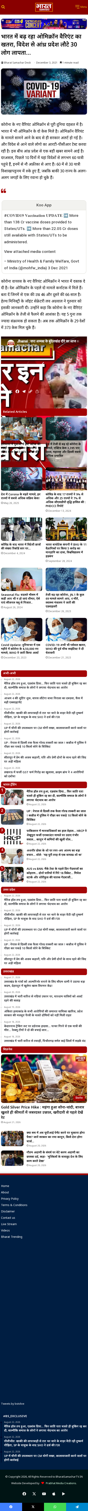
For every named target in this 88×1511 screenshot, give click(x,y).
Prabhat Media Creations (60, 1483)
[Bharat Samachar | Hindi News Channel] (44, 7)
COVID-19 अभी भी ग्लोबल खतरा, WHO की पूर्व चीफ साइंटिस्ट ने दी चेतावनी (66, 649)
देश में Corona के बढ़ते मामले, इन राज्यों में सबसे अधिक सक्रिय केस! (21, 496)
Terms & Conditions (14, 1205)
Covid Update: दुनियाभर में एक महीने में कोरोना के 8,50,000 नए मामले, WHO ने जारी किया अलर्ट (20, 649)
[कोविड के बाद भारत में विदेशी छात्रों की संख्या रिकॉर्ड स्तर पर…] (21, 529)
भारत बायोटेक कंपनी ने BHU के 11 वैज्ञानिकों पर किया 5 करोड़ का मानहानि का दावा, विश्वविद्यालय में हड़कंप (66, 550)
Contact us (8, 1218)
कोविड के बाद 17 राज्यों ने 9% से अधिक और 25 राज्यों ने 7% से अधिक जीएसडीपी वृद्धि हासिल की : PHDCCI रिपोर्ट (66, 500)
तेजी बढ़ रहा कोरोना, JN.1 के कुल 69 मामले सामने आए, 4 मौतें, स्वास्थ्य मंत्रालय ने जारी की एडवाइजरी (65, 601)
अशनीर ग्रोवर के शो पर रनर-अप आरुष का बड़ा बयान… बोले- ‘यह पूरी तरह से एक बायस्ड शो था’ (54, 853)
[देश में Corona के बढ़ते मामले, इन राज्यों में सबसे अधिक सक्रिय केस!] (21, 479)
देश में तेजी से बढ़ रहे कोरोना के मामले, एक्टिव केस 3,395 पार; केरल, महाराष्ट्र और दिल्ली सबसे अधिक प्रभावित (63, 450)
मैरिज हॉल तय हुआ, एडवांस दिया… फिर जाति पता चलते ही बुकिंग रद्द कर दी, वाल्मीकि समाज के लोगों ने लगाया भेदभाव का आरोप (56, 796)
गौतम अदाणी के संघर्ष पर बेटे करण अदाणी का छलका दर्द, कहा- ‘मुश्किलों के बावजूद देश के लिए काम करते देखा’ (55, 1157)
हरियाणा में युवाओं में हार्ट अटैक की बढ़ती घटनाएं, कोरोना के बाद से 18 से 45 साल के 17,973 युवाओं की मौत (21, 450)
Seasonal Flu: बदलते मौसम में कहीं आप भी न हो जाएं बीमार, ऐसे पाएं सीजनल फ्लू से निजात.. (20, 599)
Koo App (44, 205)
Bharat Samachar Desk (17, 63)
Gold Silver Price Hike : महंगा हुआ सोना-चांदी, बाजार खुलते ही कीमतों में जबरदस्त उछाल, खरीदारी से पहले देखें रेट (42, 1112)
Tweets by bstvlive (12, 1404)
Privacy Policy (10, 1199)
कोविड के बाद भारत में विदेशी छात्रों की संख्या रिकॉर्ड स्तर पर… (21, 547)
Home (5, 1186)
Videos (5, 1231)
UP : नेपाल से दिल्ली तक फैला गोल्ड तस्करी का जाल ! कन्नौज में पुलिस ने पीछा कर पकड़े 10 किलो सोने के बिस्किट (57, 816)
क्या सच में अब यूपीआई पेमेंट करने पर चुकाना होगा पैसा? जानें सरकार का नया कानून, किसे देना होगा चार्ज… (56, 1137)
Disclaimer (8, 1212)
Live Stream (9, 1224)
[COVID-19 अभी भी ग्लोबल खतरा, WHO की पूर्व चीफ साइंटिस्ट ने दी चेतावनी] (66, 629)
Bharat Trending (11, 1237)
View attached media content (30, 251)
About (5, 1193)
